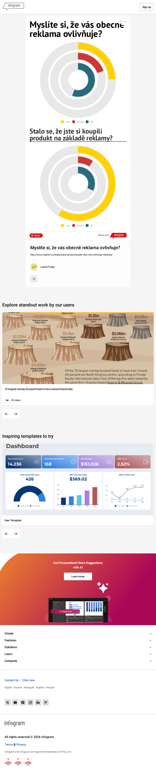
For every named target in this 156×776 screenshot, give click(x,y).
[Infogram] (13, 7)
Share (37, 235)
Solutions (11, 647)
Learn (8, 654)
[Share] (33, 279)
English (8, 687)
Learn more (78, 576)
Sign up (146, 7)
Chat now (28, 680)
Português (29, 687)
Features (10, 640)
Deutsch (18, 687)
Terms (9, 744)
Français (49, 687)
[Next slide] (15, 414)
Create (9, 633)
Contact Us (12, 680)
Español (40, 687)
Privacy (21, 744)
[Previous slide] (6, 414)
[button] (66, 122)
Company (11, 661)
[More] (124, 21)
